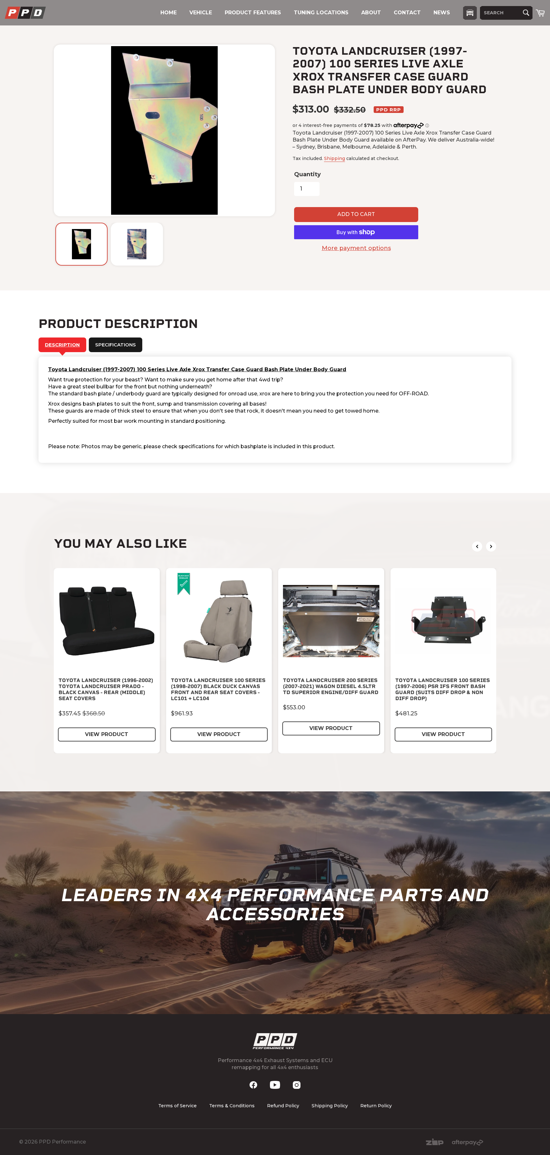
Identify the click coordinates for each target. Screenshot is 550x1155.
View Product (106, 734)
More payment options (356, 248)
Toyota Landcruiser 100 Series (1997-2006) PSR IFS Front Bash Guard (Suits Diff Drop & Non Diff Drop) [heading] (442, 689)
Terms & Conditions (232, 1106)
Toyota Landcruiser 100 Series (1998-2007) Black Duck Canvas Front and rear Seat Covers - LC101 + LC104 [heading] (218, 689)
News (442, 13)
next (491, 546)
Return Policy (376, 1106)
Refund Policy (283, 1106)
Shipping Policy (330, 1106)
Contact (407, 13)
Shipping (334, 158)
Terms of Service (177, 1106)
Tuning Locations (321, 13)
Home (168, 13)
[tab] (62, 344)
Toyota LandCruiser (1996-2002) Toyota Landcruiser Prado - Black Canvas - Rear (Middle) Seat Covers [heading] (106, 689)
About (371, 13)
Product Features (253, 13)
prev (477, 546)
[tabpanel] (275, 410)
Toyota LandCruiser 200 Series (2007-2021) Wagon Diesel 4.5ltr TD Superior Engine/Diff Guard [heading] (330, 686)
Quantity (307, 174)
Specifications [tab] (115, 345)
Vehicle (200, 13)
